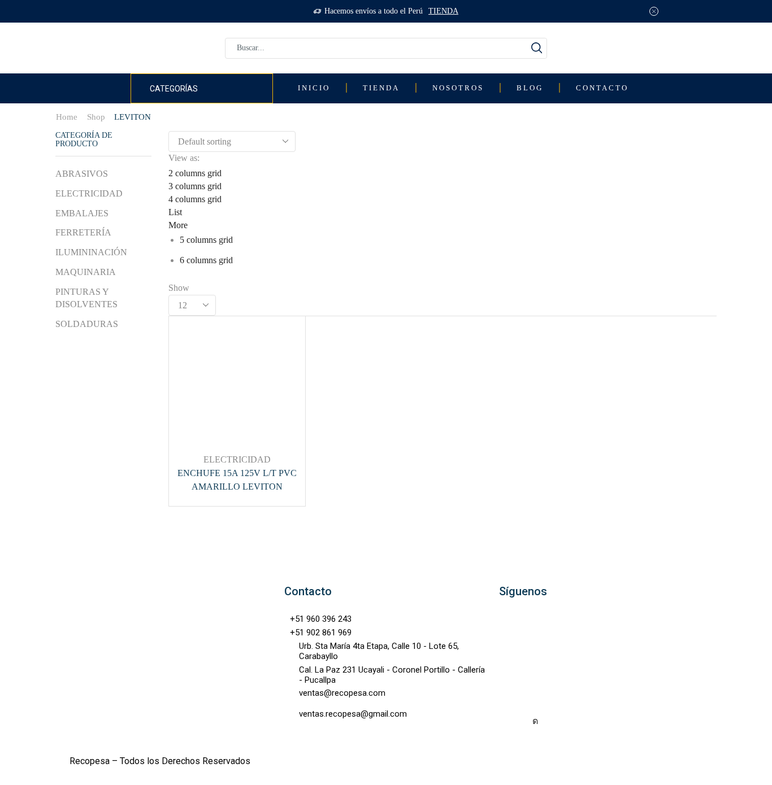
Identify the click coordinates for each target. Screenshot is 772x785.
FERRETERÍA (83, 232)
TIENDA (443, 11)
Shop (96, 116)
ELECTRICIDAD (237, 459)
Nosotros (458, 88)
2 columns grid (195, 173)
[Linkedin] (584, 721)
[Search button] (537, 48)
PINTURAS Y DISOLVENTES (86, 298)
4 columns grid (195, 199)
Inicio (314, 88)
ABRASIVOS (81, 173)
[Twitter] (560, 721)
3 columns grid (195, 186)
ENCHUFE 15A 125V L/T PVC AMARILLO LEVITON (237, 479)
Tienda (381, 88)
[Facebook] (510, 721)
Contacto (602, 88)
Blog (530, 88)
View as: (183, 158)
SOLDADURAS (86, 324)
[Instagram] (535, 721)
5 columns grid (206, 240)
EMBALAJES (82, 213)
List (175, 212)
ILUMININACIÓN (91, 252)
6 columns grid (206, 260)
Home (66, 116)
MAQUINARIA (85, 272)
